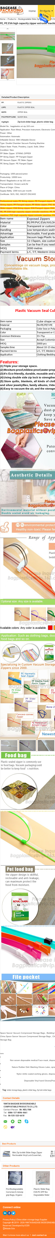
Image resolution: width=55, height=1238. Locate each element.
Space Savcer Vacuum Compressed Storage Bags (22, 1033)
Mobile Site (10, 1228)
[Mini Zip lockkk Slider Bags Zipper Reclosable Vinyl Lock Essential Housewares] (6, 1154)
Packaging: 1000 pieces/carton (14, 174)
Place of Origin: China (10, 187)
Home (32, 10)
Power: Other (6, 133)
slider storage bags (14, 1090)
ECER (27, 1225)
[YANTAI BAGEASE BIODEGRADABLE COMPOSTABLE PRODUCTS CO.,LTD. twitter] (13, 1213)
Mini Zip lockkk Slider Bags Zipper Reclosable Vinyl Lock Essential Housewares (27, 1155)
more (2, 1053)
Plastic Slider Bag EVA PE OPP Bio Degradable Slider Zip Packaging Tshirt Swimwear (42, 1195)
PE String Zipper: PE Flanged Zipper (16, 163)
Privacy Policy (9, 1219)
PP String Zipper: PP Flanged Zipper (16, 157)
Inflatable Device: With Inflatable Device (17, 140)
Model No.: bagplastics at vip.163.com (17, 126)
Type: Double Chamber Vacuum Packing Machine (22, 143)
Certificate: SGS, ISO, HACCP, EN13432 (18, 194)
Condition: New (7, 150)
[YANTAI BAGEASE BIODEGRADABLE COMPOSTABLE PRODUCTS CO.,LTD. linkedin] (5, 1213)
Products (12, 19)
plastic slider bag (29, 1090)
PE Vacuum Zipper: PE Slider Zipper (16, 160)
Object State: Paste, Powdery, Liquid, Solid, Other (22, 146)
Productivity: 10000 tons (11, 177)
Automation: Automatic (10, 136)
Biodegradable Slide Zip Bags (31, 19)
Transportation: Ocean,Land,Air (14, 184)
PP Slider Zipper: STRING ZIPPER (15, 153)
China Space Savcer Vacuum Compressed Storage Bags (25, 1036)
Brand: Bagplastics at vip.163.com (15, 180)
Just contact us (39, 1235)
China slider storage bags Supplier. (32, 1219)
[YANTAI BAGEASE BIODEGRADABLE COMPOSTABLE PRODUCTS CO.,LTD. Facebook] (9, 1213)
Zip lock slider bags (44, 1090)
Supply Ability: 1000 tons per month (16, 191)
